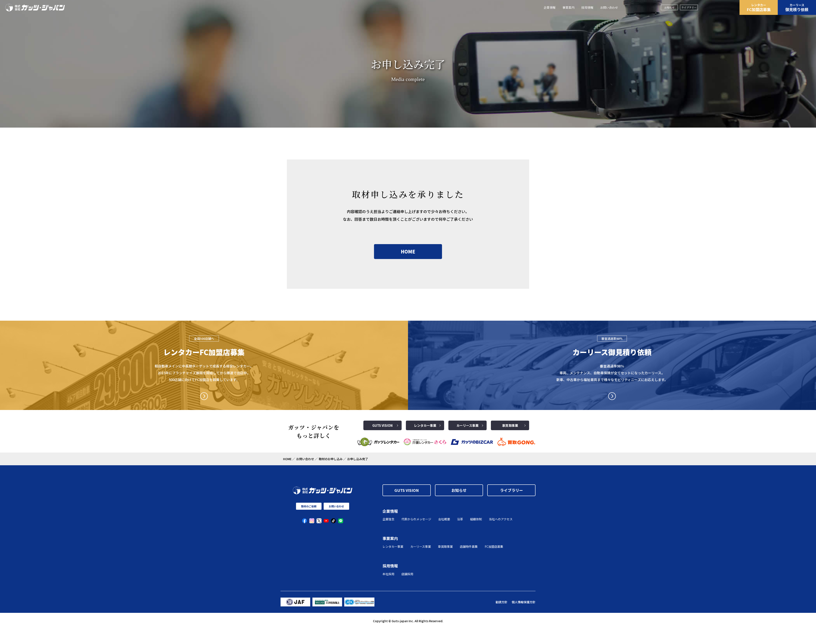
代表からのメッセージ (416, 519)
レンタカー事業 (425, 425)
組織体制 (476, 519)
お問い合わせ (609, 7)
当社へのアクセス (501, 519)
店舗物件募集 (469, 546)
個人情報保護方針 (524, 602)
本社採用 (388, 574)
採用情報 (587, 7)
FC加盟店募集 (759, 7)
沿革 (460, 519)
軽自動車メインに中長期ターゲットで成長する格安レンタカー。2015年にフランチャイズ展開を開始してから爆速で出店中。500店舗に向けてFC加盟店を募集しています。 (204, 372)
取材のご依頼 (308, 506)
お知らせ (669, 7)
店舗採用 (407, 574)
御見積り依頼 (796, 7)
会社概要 (444, 519)
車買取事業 (510, 425)
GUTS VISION (382, 425)
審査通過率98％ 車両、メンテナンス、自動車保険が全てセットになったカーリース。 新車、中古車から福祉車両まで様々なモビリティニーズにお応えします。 (612, 372)
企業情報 (549, 7)
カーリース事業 (467, 425)
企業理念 (388, 519)
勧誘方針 (501, 602)
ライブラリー (689, 7)
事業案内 (568, 7)
